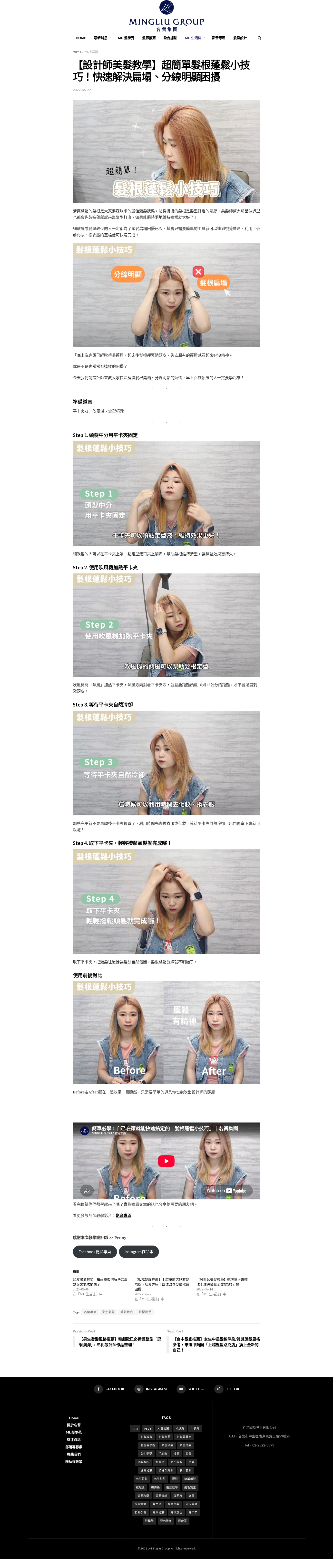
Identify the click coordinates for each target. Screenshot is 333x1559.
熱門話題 (176, 1462)
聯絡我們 (74, 1454)
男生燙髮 (142, 1478)
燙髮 (192, 1462)
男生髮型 (160, 1478)
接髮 (176, 1453)
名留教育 (146, 1436)
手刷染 (162, 1453)
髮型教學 (145, 1312)
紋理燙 (140, 1487)
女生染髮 (167, 1445)
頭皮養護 (191, 1504)
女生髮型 (108, 1312)
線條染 (155, 1487)
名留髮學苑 (184, 1436)
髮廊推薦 (149, 38)
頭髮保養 (140, 1512)
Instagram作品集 (139, 1251)
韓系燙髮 (173, 1504)
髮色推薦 (166, 1520)
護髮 (192, 1495)
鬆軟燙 (182, 1520)
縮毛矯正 (190, 1487)
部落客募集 (73, 1447)
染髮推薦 (143, 1462)
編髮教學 (172, 1487)
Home (81, 38)
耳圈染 (178, 1495)
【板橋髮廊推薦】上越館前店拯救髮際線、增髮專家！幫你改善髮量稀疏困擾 (162, 1284)
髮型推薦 (158, 1512)
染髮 (189, 1453)
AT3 (135, 1428)
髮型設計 (240, 38)
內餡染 (195, 1428)
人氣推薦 (163, 1428)
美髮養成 (126, 1312)
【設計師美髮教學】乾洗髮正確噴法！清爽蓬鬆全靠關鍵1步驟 (222, 1282)
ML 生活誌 (91, 51)
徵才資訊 (74, 1439)
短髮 (175, 1478)
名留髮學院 (148, 1445)
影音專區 (218, 38)
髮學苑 (193, 1512)
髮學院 (149, 1520)
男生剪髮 (185, 1470)
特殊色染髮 (166, 1470)
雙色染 (157, 1504)
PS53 (147, 1428)
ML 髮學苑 (126, 38)
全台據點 (170, 38)
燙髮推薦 (146, 1470)
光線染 (180, 1428)
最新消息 (101, 38)
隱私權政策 (73, 1461)
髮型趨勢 (176, 1512)
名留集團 (90, 1312)
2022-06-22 (82, 90)
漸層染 (160, 1462)
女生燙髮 (185, 1445)
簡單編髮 (190, 1478)
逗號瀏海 (140, 1504)
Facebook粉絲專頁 (94, 1251)
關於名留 (74, 1425)
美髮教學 (143, 1495)
